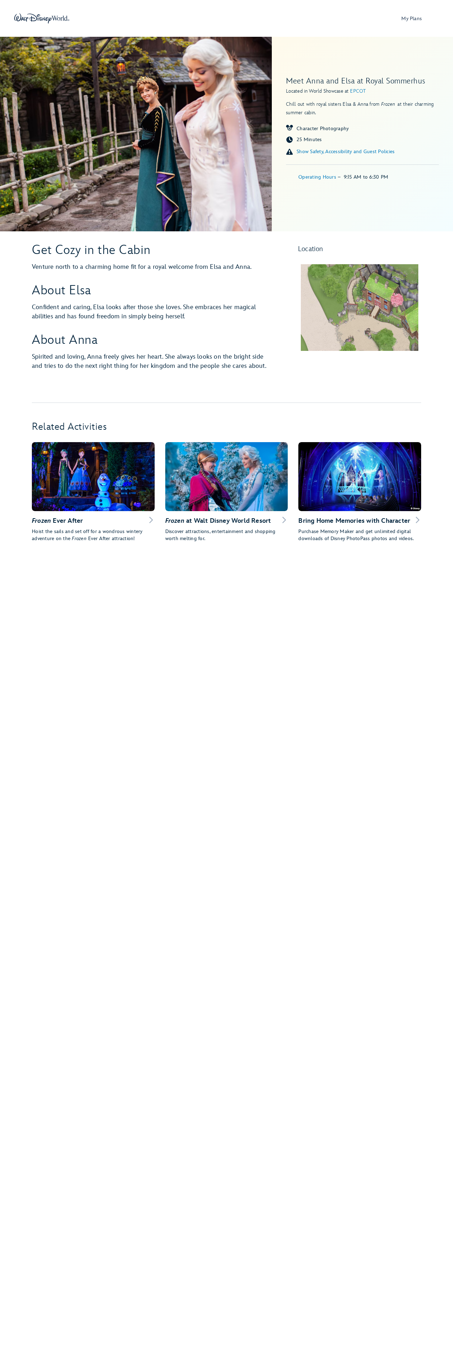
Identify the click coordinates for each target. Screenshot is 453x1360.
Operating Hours (318, 177)
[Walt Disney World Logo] (41, 18)
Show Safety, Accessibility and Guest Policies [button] (346, 152)
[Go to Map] (359, 307)
